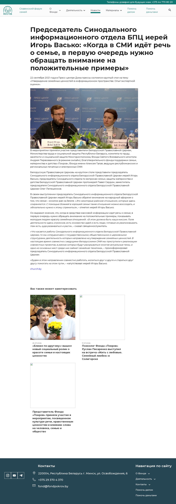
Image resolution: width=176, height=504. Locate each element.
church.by (36, 269)
